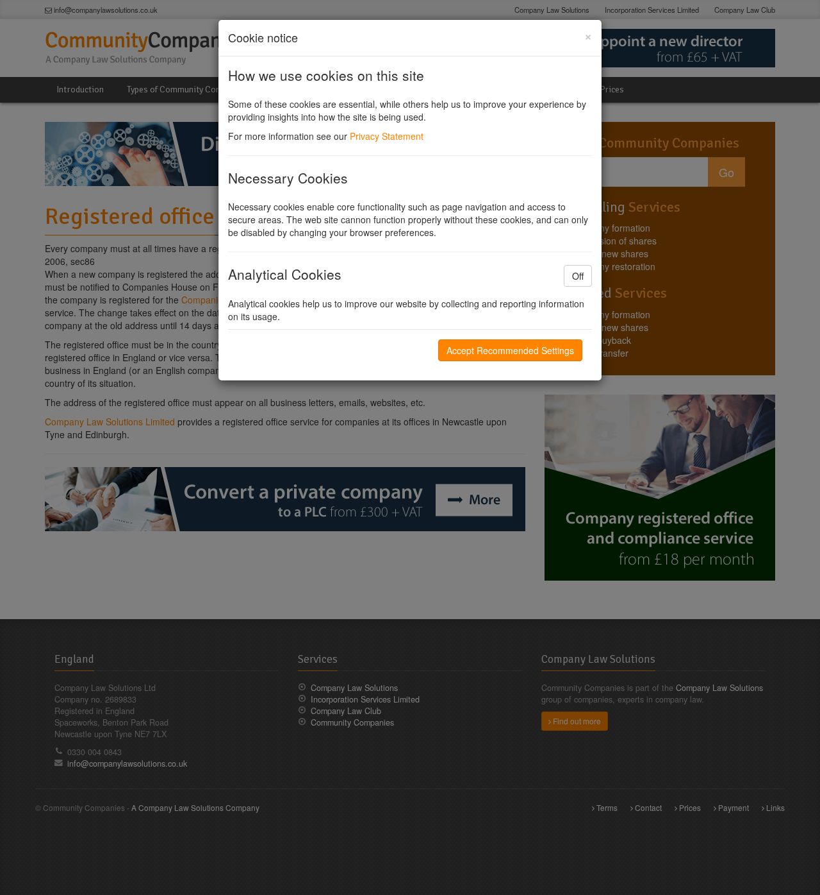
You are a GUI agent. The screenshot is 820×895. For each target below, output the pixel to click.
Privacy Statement (386, 136)
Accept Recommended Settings (510, 350)
